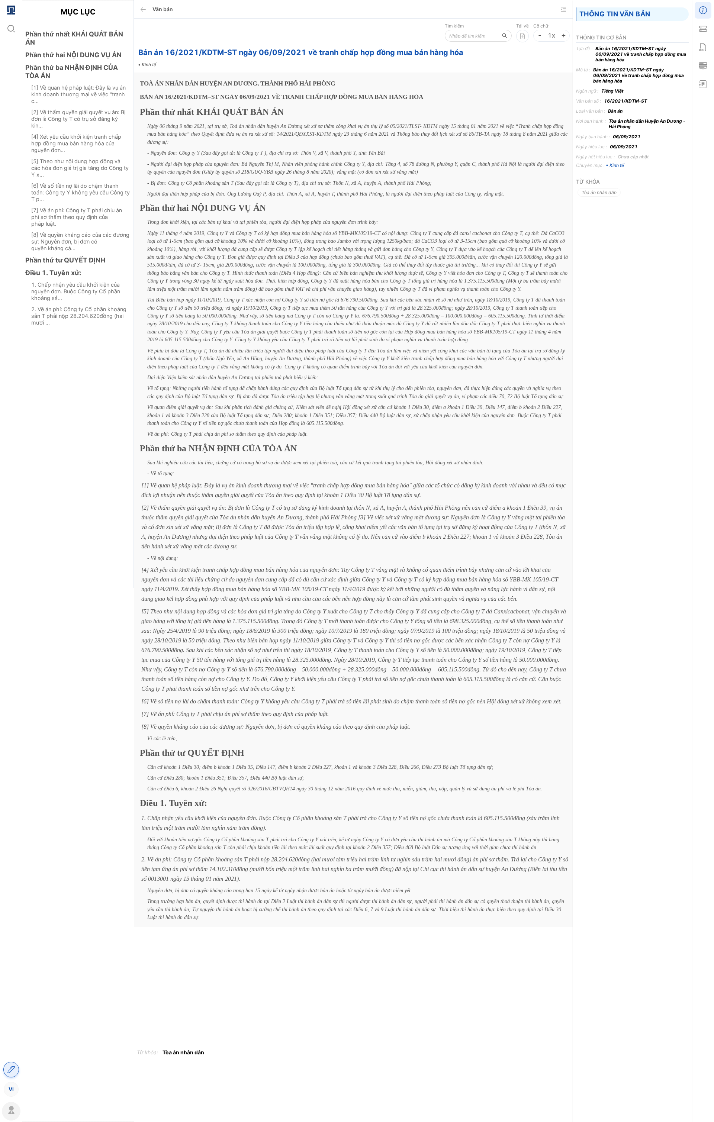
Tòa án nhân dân (183, 1052)
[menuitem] (11, 9)
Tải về (522, 26)
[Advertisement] (78, 462)
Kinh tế (617, 165)
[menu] (11, 549)
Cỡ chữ (540, 26)
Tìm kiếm (454, 26)
